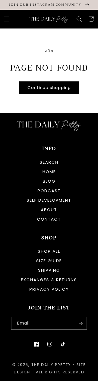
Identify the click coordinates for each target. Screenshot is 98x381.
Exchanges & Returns (49, 279)
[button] (7, 19)
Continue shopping (49, 87)
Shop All (49, 251)
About (49, 209)
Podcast (49, 190)
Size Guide (49, 260)
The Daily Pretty (51, 364)
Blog (49, 181)
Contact (49, 219)
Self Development (49, 200)
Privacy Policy (49, 289)
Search (49, 162)
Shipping (49, 270)
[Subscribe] (81, 323)
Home (49, 171)
